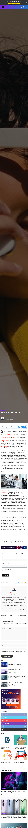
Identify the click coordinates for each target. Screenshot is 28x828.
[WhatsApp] (22, 542)
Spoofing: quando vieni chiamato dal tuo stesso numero (6, 747)
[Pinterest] (9, 542)
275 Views (8, 417)
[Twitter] (19, 583)
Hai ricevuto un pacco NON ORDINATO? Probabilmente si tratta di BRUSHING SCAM (20, 747)
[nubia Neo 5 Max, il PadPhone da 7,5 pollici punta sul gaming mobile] (4, 684)
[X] (6, 542)
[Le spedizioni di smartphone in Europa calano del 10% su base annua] (4, 677)
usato (23, 490)
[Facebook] (4, 542)
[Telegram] (20, 542)
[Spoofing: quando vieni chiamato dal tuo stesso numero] (7, 740)
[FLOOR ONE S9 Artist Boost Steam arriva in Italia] (4, 671)
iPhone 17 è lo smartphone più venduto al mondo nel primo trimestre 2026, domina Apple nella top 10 (13, 817)
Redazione (5, 794)
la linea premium (11, 434)
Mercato (3, 410)
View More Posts (14, 594)
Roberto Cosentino (10, 416)
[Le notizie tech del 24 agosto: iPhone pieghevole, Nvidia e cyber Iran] (4, 664)
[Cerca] (24, 7)
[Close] (26, 2)
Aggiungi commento (9, 419)
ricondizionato (4, 492)
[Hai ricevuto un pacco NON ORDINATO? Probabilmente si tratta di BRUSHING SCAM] (20, 740)
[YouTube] (15, 542)
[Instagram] (11, 542)
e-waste (15, 437)
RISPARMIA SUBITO (14, 3)
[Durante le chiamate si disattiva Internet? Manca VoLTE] (7, 755)
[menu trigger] (26, 7)
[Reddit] (18, 542)
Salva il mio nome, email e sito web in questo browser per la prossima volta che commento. (14, 652)
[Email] (25, 583)
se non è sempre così (12, 510)
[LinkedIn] (13, 542)
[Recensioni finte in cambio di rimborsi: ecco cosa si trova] (20, 755)
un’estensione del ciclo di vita (12, 513)
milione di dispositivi (5, 453)
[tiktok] (14, 729)
